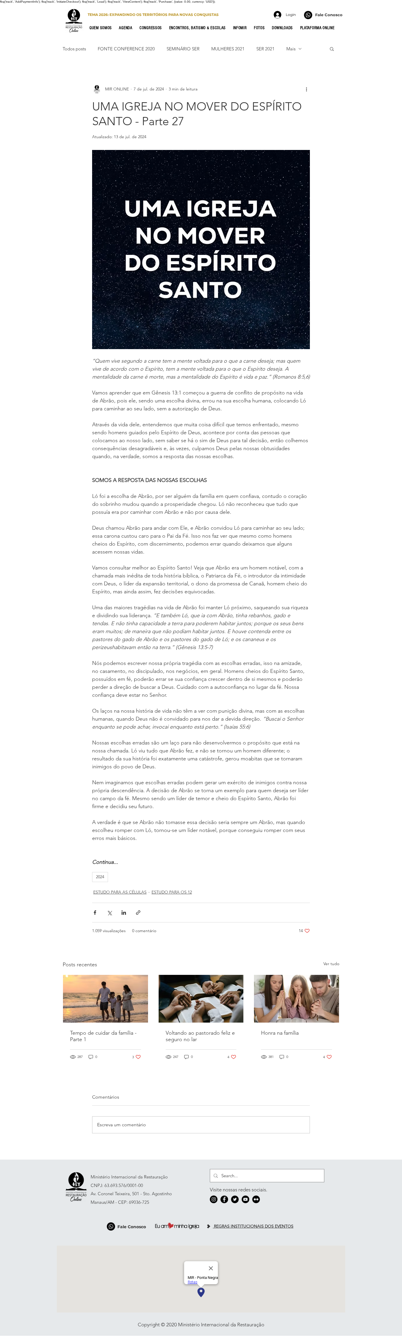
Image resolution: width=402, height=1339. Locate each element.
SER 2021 (265, 49)
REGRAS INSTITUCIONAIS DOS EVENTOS (253, 1226)
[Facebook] (224, 1199)
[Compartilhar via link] (138, 912)
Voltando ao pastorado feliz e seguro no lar (200, 1036)
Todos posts (74, 49)
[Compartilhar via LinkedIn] (124, 912)
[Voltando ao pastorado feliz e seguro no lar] (201, 999)
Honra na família (280, 1033)
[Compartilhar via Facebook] (95, 912)
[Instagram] (213, 1199)
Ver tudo (331, 963)
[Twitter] (235, 1199)
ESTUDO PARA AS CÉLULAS (120, 892)
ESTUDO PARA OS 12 (172, 892)
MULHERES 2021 (228, 49)
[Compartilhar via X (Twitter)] (109, 912)
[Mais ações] (306, 89)
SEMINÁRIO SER (183, 49)
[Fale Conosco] (308, 15)
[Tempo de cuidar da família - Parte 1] (105, 999)
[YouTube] (245, 1199)
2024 (100, 876)
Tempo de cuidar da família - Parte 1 (103, 1036)
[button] (102, 28)
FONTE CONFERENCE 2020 (126, 49)
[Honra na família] (296, 999)
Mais (290, 49)
